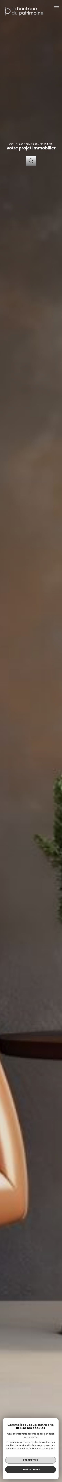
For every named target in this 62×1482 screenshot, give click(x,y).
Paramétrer (30, 1460)
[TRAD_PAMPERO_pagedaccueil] (23, 17)
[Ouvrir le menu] (57, 6)
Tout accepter (31, 1469)
